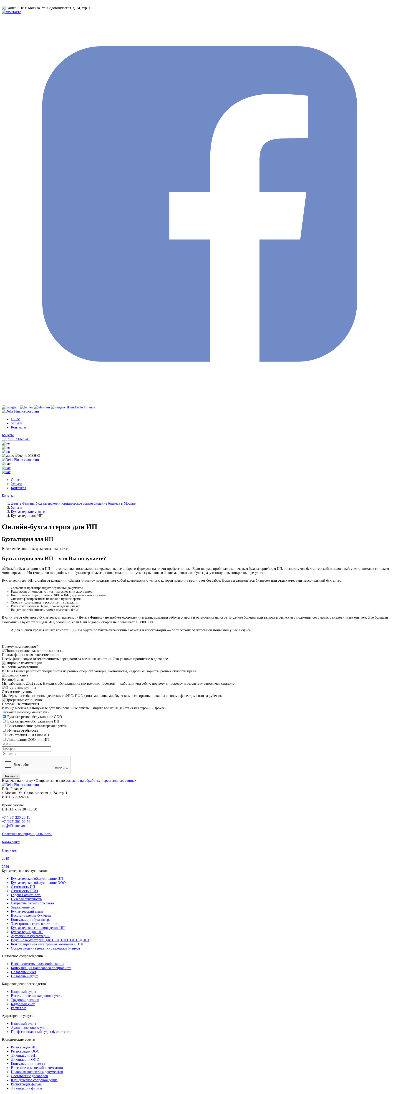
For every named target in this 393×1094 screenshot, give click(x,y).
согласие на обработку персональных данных (101, 780)
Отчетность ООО (24, 891)
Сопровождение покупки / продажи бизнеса (45, 948)
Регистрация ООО (25, 1051)
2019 (5, 858)
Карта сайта (11, 842)
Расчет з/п (18, 1008)
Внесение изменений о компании (37, 1068)
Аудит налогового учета (29, 1027)
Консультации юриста (28, 1064)
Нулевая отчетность (26, 899)
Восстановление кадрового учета (37, 996)
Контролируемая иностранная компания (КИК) (47, 944)
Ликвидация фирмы (26, 1088)
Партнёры (10, 850)
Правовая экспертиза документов (37, 1072)
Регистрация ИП (24, 1047)
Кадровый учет (23, 1004)
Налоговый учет (23, 972)
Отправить (11, 776)
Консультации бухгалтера (30, 919)
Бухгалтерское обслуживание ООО (34, 717)
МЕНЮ (33, 455)
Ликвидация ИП (24, 1055)
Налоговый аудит (24, 976)
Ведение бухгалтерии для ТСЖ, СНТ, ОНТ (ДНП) (50, 940)
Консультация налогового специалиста (41, 968)
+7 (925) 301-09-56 (16, 821)
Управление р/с (23, 907)
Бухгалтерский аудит (27, 911)
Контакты (18, 427)
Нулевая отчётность (22, 730)
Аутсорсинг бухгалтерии (30, 936)
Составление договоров (29, 1076)
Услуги (16, 423)
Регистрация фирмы (26, 1084)
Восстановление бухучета (31, 915)
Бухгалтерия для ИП (27, 932)
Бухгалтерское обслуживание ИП (33, 721)
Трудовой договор (25, 1000)
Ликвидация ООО (25, 1059)
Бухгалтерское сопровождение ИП (38, 928)
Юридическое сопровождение (34, 1080)
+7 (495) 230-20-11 (16, 439)
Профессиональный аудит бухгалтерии (41, 1032)
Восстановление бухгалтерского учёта (37, 726)
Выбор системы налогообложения (37, 964)
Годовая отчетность (26, 895)
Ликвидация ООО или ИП (28, 739)
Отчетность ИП (23, 887)
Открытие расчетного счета (32, 903)
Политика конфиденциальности (27, 834)
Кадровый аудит (23, 991)
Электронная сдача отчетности (35, 924)
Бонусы (8, 435)
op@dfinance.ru (13, 826)
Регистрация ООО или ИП (28, 735)
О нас (15, 419)
